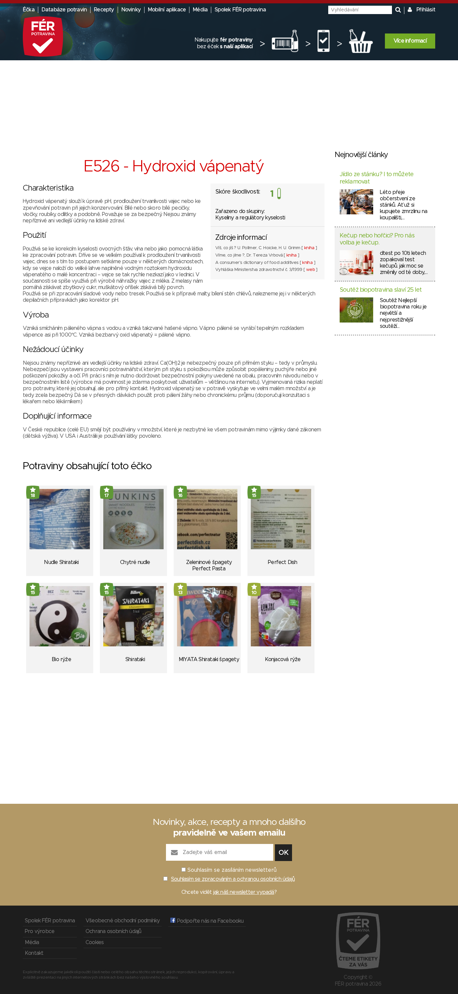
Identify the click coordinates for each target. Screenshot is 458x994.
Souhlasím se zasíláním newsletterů (232, 870)
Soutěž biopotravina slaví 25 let (380, 290)
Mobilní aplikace (167, 9)
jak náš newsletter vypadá (243, 892)
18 (33, 495)
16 (180, 495)
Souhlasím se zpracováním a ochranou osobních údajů (233, 879)
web (310, 270)
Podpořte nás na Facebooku (209, 921)
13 (180, 592)
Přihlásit (425, 9)
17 (106, 495)
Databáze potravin (64, 9)
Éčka (29, 9)
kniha (309, 248)
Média (200, 9)
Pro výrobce (39, 931)
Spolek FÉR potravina (240, 9)
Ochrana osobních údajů (113, 931)
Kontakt (34, 953)
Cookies (94, 942)
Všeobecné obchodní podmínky (122, 920)
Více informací (410, 41)
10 (254, 592)
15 (254, 495)
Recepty (104, 9)
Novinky (131, 9)
